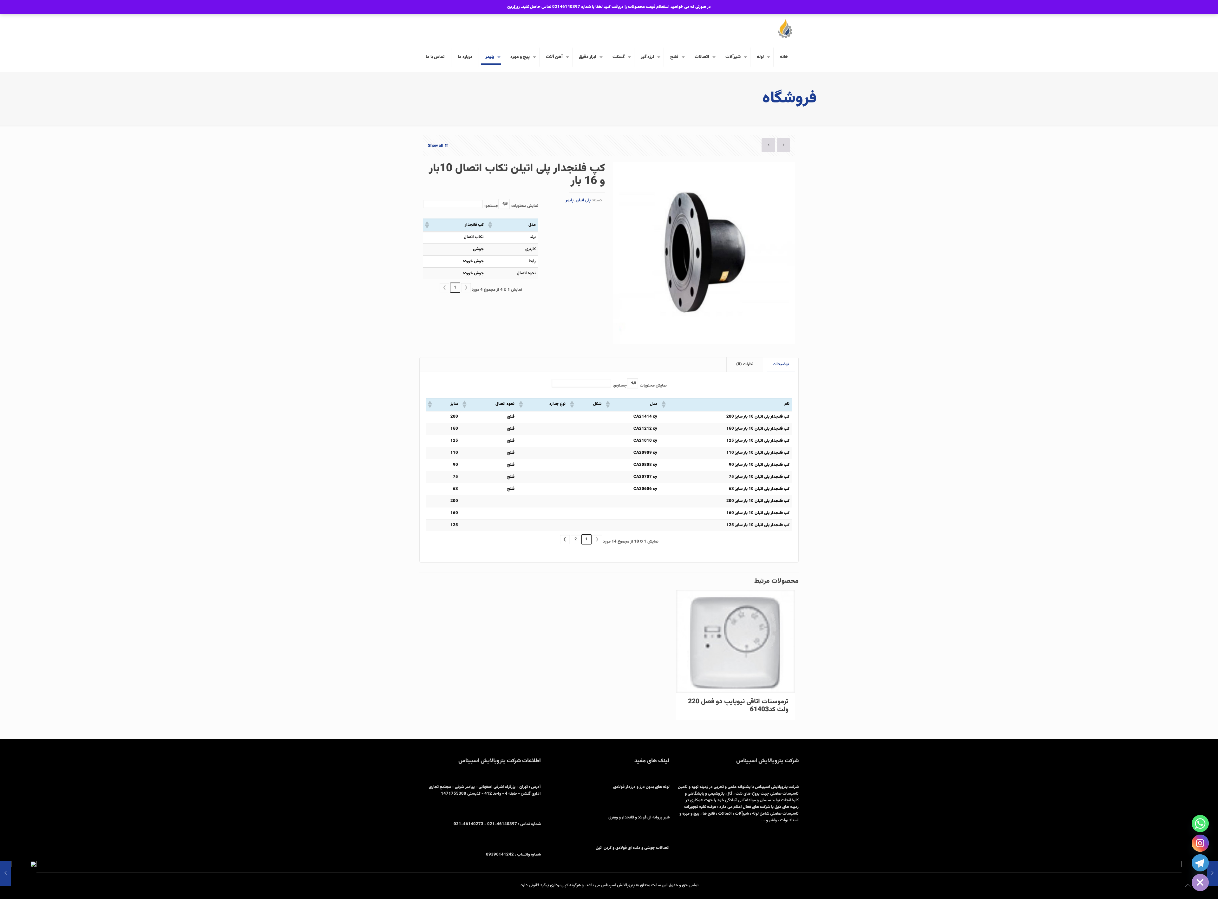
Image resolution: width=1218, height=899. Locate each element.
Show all (435, 146)
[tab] (780, 364)
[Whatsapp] (1200, 823)
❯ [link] (444, 287)
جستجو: (491, 206)
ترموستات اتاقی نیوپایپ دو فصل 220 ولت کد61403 (738, 705)
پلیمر (569, 200)
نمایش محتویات (524, 206)
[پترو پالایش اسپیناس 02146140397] (785, 28)
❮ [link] (466, 287)
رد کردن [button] (513, 7)
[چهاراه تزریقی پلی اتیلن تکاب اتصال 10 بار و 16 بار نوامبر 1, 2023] (18, 873)
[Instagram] (1200, 843)
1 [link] (455, 287)
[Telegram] (1200, 862)
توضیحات (781, 364)
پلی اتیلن (583, 200)
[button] (491, 225)
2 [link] (575, 539)
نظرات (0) (744, 364)
